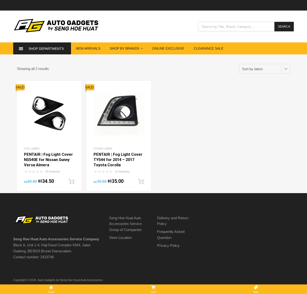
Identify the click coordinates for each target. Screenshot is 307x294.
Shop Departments (46, 49)
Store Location (120, 238)
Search (284, 26)
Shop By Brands (124, 48)
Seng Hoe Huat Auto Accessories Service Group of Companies (125, 224)
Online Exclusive (168, 48)
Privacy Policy (168, 245)
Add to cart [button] (71, 182)
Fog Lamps (31, 148)
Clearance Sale (208, 48)
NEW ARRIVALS (88, 48)
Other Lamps (103, 148)
